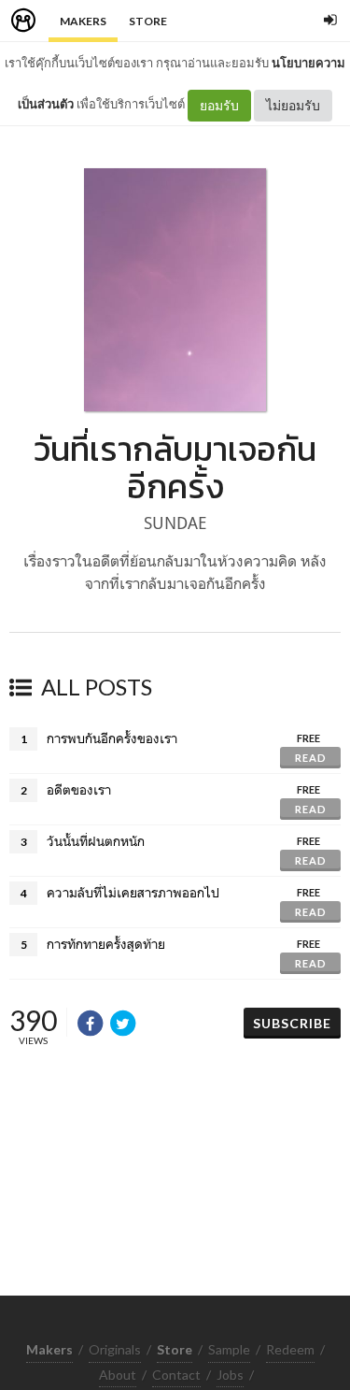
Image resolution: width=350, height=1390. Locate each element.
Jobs (230, 1375)
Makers (83, 21)
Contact (176, 1375)
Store (148, 21)
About (117, 1375)
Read (311, 758)
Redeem (290, 1349)
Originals (115, 1349)
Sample (229, 1349)
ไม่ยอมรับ (293, 105)
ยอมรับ (219, 105)
